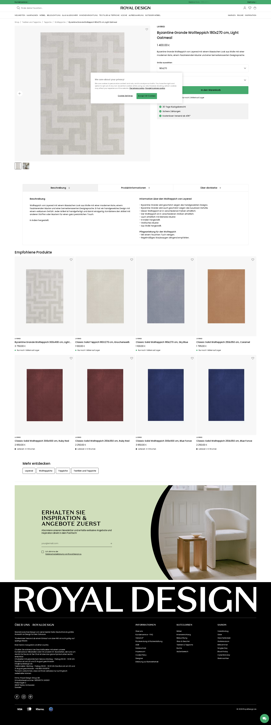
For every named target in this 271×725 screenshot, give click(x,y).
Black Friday (223, 651)
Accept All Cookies (146, 96)
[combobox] (251, 2)
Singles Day (222, 648)
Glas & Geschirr (183, 641)
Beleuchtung (182, 638)
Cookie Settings (125, 96)
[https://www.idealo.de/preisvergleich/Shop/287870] (51, 709)
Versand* (140, 638)
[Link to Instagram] (23, 696)
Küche (179, 648)
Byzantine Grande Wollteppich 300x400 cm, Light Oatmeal (42, 342)
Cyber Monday (224, 655)
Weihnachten (223, 658)
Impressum (140, 651)
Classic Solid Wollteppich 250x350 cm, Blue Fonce (224, 441)
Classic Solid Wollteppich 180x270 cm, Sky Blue (162, 342)
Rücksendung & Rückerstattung (149, 641)
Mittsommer (223, 645)
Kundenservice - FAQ (144, 634)
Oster (220, 634)
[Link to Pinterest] (30, 696)
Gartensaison (223, 641)
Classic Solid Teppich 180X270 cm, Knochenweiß (102, 342)
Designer (139, 658)
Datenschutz (141, 648)
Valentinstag (223, 631)
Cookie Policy (141, 655)
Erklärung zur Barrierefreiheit (147, 662)
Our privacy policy (137, 88)
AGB (137, 645)
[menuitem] (20, 15)
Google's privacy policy (155, 88)
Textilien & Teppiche (185, 645)
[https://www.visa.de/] (19, 709)
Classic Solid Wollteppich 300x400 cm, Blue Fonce (164, 441)
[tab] (60, 188)
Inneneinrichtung (184, 634)
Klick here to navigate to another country (31, 645)
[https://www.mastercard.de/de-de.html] (29, 709)
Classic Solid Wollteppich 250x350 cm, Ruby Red (102, 441)
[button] (251, 2)
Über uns (139, 631)
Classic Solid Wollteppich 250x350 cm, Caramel (223, 342)
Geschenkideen (224, 638)
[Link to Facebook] (17, 696)
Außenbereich (182, 651)
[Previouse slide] (20, 93)
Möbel (179, 631)
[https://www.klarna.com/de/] (40, 709)
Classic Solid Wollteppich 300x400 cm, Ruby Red (42, 441)
